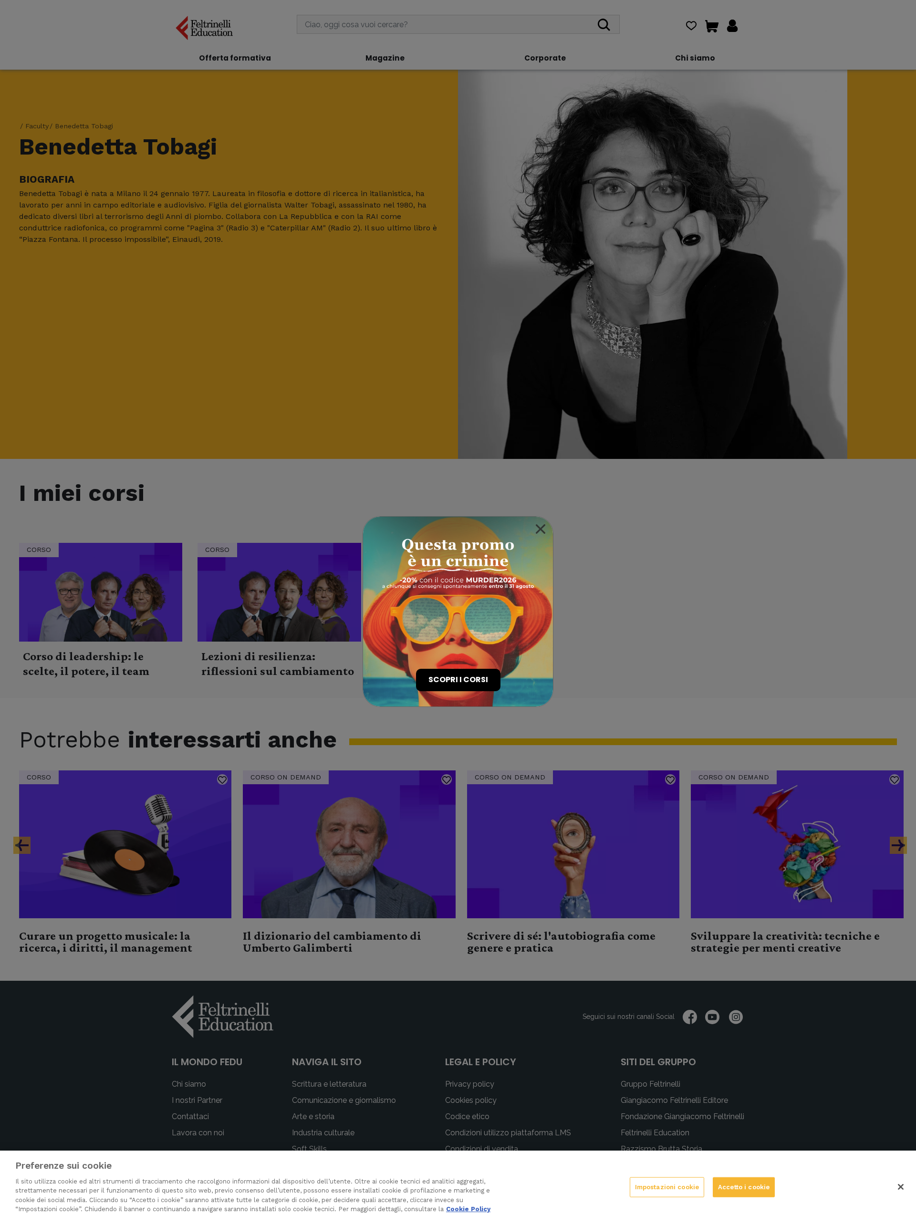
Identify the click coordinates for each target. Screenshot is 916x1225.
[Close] (540, 529)
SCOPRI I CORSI (458, 679)
